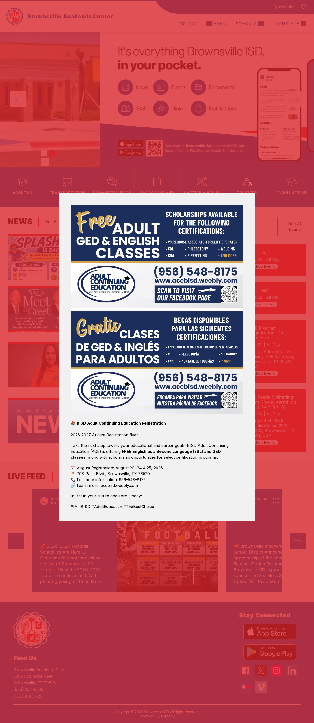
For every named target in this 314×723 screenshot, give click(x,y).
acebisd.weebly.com (119, 485)
